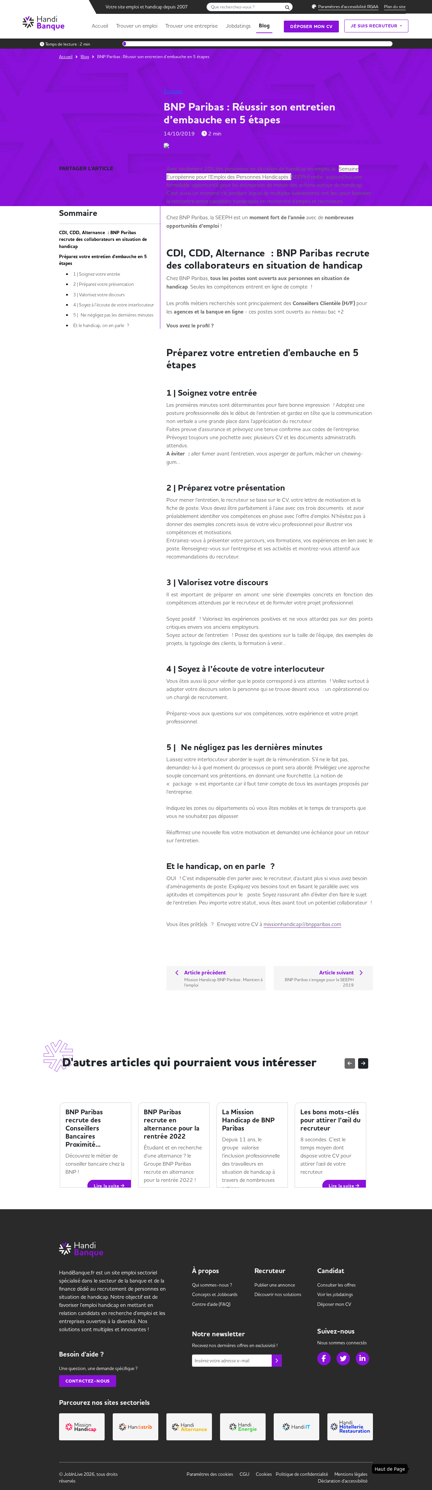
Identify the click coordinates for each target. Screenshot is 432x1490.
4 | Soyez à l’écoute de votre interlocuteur (113, 304)
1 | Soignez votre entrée (96, 274)
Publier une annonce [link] (274, 1285)
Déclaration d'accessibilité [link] (343, 1481)
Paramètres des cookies (210, 1474)
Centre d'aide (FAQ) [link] (211, 1304)
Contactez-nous (87, 1381)
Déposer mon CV (311, 26)
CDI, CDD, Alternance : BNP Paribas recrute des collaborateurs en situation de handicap (103, 240)
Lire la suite (185, 1178)
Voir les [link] (335, 1294)
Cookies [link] (264, 1474)
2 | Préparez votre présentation (103, 284)
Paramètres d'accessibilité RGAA (348, 6)
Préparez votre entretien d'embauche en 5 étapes (103, 260)
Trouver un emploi (136, 25)
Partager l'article (86, 168)
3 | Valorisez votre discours (99, 294)
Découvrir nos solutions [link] (277, 1294)
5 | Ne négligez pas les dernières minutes (113, 315)
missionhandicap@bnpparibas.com (302, 924)
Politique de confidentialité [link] (302, 1474)
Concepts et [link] (215, 1294)
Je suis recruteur (375, 26)
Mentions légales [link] (351, 1474)
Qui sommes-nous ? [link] (212, 1285)
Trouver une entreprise (191, 25)
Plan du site (395, 6)
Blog (264, 25)
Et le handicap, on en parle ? (101, 325)
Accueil (100, 25)
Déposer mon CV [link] (334, 1304)
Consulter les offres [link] (336, 1285)
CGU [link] (244, 1474)
